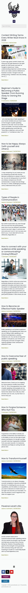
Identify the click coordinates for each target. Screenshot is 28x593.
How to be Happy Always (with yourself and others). (13, 146)
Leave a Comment (6, 151)
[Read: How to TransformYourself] (14, 471)
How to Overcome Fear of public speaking (13, 357)
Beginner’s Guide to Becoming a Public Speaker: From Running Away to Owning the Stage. (12, 93)
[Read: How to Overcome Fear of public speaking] (14, 371)
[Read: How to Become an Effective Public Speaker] (14, 320)
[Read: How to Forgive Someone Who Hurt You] (14, 423)
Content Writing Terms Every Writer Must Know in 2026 (13, 38)
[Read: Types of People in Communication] (14, 212)
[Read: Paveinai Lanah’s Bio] (14, 522)
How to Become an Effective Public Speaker (13, 307)
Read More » (4, 80)
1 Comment (4, 43)
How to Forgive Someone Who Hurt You (13, 408)
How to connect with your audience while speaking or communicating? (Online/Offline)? (13, 250)
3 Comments (5, 101)
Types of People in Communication (10, 198)
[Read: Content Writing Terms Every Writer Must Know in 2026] (14, 52)
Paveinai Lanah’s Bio (11, 506)
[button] (14, 21)
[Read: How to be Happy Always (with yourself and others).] (14, 162)
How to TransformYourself (14, 458)
